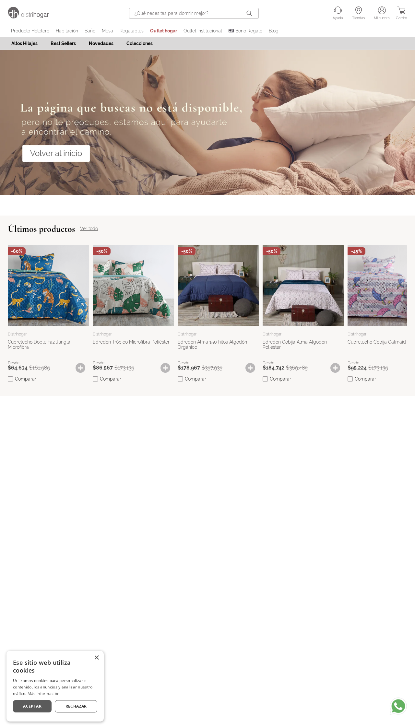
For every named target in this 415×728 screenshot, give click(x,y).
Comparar (25, 379)
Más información (44, 693)
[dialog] (55, 686)
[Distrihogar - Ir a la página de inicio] (32, 17)
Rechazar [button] (76, 706)
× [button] (96, 657)
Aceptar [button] (32, 706)
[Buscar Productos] (250, 13)
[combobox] (194, 13)
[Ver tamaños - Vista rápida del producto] (83, 368)
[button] (83, 368)
